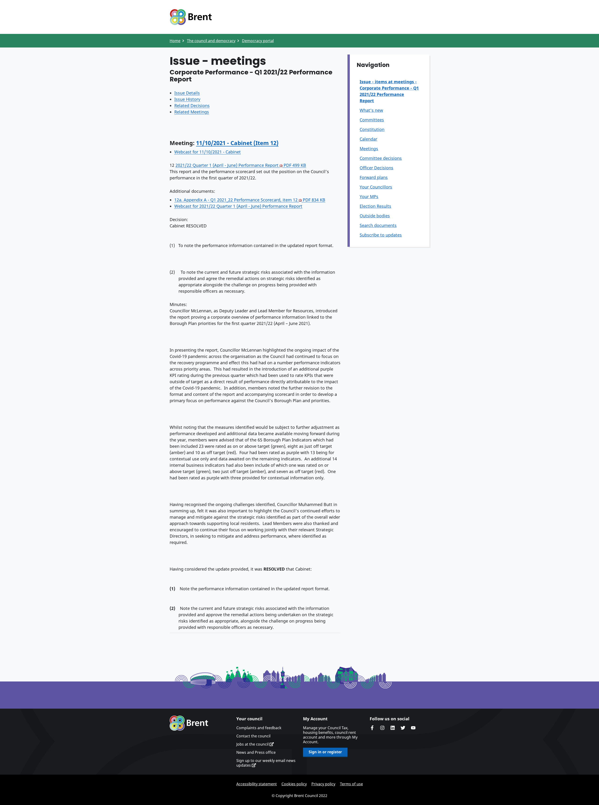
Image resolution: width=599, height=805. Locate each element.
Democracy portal (258, 40)
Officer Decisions (376, 168)
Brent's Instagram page (382, 727)
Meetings (369, 148)
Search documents (378, 225)
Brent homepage (189, 723)
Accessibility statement (256, 784)
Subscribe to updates (381, 235)
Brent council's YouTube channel (413, 727)
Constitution (372, 129)
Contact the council (253, 736)
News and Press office (256, 752)
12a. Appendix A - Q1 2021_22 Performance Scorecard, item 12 (249, 200)
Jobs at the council (253, 744)
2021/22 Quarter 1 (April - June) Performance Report (240, 165)
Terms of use (351, 784)
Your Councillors (376, 187)
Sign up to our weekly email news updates (266, 763)
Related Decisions (192, 105)
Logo (191, 17)
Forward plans (374, 177)
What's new (371, 110)
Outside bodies (375, 216)
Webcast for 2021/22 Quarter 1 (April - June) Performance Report (238, 206)
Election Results (375, 206)
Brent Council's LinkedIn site (392, 727)
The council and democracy (211, 40)
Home (175, 40)
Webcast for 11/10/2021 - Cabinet (207, 152)
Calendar (368, 139)
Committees (372, 120)
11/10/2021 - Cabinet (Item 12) (237, 143)
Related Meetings (191, 112)
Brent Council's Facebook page (372, 727)
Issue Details (187, 93)
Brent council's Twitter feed (403, 727)
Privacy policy (323, 784)
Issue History (187, 99)
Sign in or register (325, 751)
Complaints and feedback (258, 727)
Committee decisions (381, 158)
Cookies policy (294, 784)
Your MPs (369, 196)
